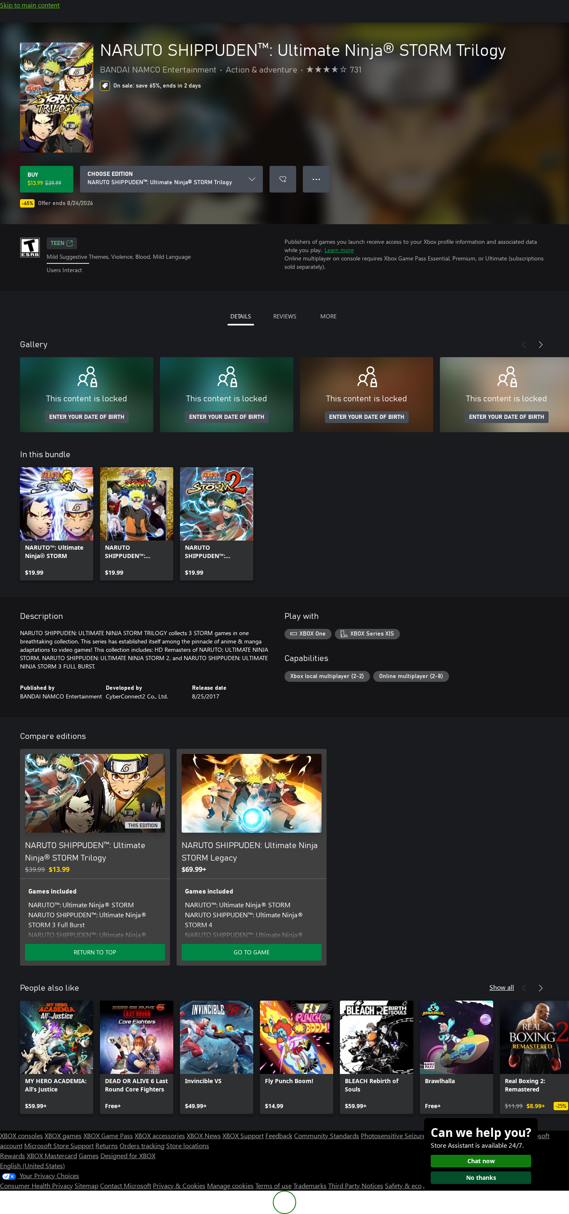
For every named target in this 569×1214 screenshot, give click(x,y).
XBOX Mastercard (52, 1155)
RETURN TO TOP (95, 952)
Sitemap (86, 1185)
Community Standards (326, 1135)
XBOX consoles (21, 1135)
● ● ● (316, 179)
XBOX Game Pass (108, 1135)
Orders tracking (142, 1145)
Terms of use (273, 1185)
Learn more (339, 250)
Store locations (187, 1145)
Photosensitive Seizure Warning (406, 1135)
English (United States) (32, 1165)
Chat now (481, 1161)
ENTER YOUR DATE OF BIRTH (87, 417)
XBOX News (204, 1135)
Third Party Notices (355, 1185)
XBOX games (63, 1135)
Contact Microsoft (125, 1185)
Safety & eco (403, 1185)
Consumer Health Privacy (36, 1185)
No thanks (481, 1177)
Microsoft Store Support (59, 1145)
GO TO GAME (252, 952)
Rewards (12, 1155)
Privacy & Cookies (179, 1185)
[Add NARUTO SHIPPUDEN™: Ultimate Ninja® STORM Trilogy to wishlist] (283, 179)
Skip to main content (30, 4)
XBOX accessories (160, 1135)
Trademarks (310, 1185)
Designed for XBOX (127, 1155)
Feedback (278, 1135)
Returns (106, 1145)
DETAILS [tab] (240, 316)
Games (89, 1155)
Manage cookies (230, 1185)
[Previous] (524, 344)
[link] (56, 524)
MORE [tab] (328, 316)
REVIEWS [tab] (284, 316)
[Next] (540, 344)
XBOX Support (243, 1135)
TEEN (58, 243)
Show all (501, 987)
